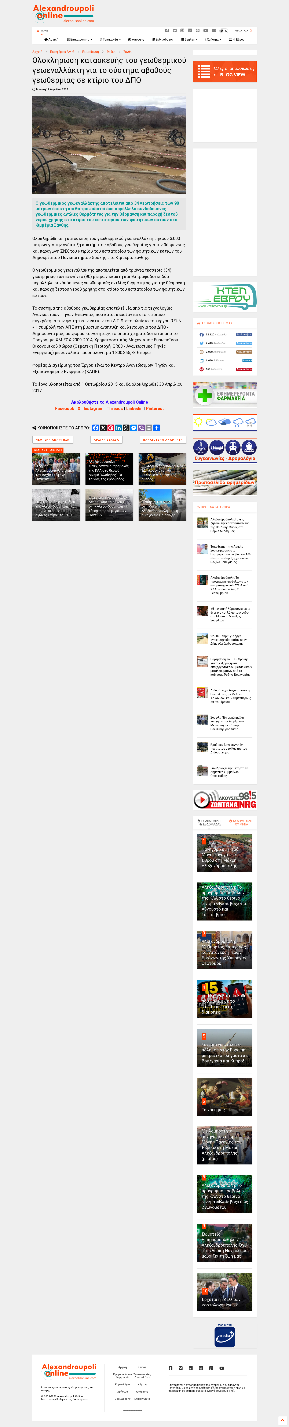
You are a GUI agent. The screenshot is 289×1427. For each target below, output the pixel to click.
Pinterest (155, 408)
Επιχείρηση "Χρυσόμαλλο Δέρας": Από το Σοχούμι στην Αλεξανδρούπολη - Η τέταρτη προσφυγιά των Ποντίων (108, 506)
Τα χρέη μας (213, 1109)
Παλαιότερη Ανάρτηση (163, 439)
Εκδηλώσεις (164, 39)
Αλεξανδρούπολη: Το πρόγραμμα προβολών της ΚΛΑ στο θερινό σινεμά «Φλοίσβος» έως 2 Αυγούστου (225, 1196)
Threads (115, 408)
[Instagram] (182, 30)
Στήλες (189, 39)
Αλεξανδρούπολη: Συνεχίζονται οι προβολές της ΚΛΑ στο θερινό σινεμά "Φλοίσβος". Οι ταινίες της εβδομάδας (109, 470)
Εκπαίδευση (90, 51)
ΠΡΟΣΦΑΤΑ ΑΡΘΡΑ (215, 507)
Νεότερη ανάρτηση (53, 439)
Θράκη (111, 51)
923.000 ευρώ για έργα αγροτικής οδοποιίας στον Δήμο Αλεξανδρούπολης (229, 639)
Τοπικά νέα (110, 39)
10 (205, 1291)
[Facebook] (167, 30)
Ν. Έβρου (238, 39)
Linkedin (134, 408)
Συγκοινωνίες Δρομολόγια (142, 1376)
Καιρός (142, 1367)
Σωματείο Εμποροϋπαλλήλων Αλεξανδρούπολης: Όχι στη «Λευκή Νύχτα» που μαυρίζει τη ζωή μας (225, 1245)
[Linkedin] (190, 30)
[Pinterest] (198, 30)
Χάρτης (142, 1384)
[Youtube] (205, 30)
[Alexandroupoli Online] (63, 21)
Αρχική (53, 39)
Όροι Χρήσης (123, 1398)
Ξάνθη (127, 51)
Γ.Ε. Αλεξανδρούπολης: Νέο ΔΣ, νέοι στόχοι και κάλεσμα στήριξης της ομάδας (162, 472)
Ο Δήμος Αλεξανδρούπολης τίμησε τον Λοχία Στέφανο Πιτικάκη (55, 472)
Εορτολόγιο (122, 1384)
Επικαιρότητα (79, 39)
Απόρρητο (142, 1391)
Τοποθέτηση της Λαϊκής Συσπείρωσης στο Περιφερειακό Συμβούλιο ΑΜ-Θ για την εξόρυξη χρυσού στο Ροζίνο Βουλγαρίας (231, 554)
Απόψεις (137, 39)
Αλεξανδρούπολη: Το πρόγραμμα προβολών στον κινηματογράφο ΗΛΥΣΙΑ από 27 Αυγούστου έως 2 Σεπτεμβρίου (229, 585)
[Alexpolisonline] (214, 30)
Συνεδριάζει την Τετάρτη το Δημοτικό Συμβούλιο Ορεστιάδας (229, 772)
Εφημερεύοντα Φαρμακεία (122, 1376)
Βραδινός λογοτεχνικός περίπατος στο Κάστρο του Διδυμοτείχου (229, 748)
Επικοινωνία (142, 1398)
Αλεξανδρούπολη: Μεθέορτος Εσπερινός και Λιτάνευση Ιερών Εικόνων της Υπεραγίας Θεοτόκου (225, 952)
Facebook (64, 408)
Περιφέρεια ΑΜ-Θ (62, 51)
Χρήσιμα (212, 39)
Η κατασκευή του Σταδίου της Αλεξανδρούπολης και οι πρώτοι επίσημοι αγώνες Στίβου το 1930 (56, 508)
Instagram (93, 408)
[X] (175, 30)
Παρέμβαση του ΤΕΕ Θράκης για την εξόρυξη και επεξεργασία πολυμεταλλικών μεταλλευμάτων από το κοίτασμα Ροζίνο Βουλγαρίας (231, 667)
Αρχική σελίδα (106, 439)
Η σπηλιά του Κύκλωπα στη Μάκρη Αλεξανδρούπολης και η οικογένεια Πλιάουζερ (160, 508)
